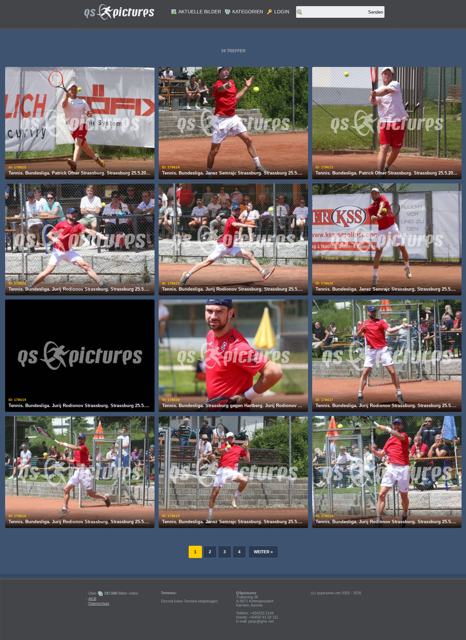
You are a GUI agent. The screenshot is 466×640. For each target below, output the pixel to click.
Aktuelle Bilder (199, 11)
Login (281, 11)
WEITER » (263, 551)
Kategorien (247, 11)
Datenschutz (99, 603)
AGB (92, 599)
